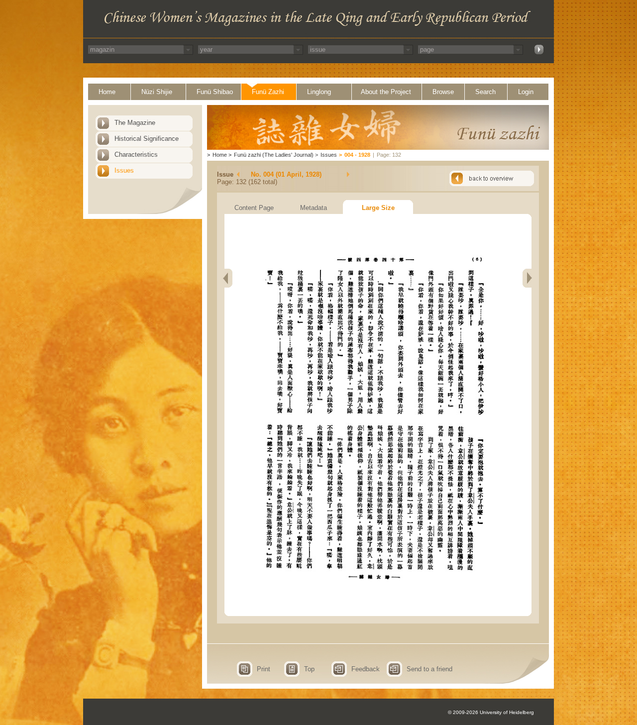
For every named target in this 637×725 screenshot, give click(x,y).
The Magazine (134, 122)
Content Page (254, 207)
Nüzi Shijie (156, 92)
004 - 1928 (357, 155)
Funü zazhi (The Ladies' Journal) (274, 155)
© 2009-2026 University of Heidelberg (491, 712)
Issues (124, 170)
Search (485, 92)
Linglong (319, 92)
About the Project (386, 92)
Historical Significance (146, 138)
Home (107, 92)
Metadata (313, 207)
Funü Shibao (215, 92)
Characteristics (136, 154)
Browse (443, 92)
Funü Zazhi (268, 92)
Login (525, 92)
